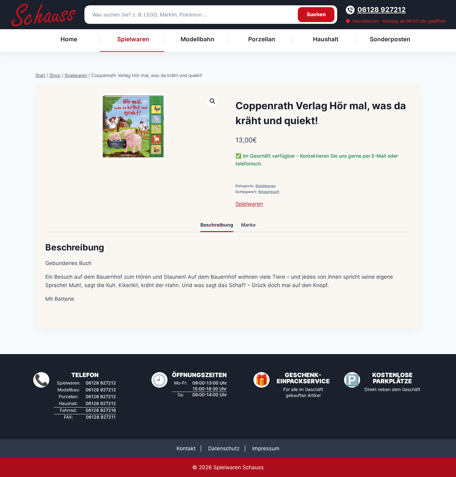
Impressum (265, 448)
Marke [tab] (248, 225)
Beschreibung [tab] (216, 225)
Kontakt (186, 448)
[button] (212, 101)
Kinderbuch (268, 191)
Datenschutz (223, 448)
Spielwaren (265, 185)
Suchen (316, 14)
